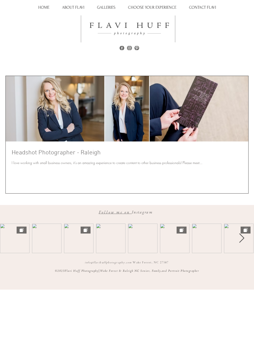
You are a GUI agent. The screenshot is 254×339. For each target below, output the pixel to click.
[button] (106, 7)
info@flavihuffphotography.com (108, 262)
